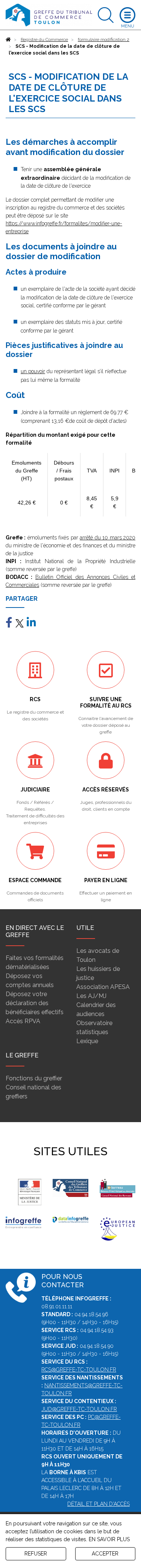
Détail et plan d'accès (98, 1504)
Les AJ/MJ (91, 995)
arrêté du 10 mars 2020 (107, 538)
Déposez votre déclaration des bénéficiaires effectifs (35, 1003)
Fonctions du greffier (34, 1078)
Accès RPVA (23, 1021)
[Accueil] (8, 39)
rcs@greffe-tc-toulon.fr (78, 1370)
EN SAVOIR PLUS (109, 1539)
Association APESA (103, 986)
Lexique (87, 1041)
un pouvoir (33, 371)
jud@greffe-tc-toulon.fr (79, 1409)
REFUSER (35, 1554)
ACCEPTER (105, 1554)
